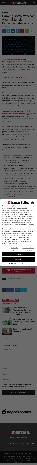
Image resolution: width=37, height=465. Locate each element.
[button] (32, 203)
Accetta (18, 254)
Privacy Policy (23, 263)
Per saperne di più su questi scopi (28, 249)
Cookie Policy (12, 263)
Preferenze (18, 259)
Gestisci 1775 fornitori (14, 249)
